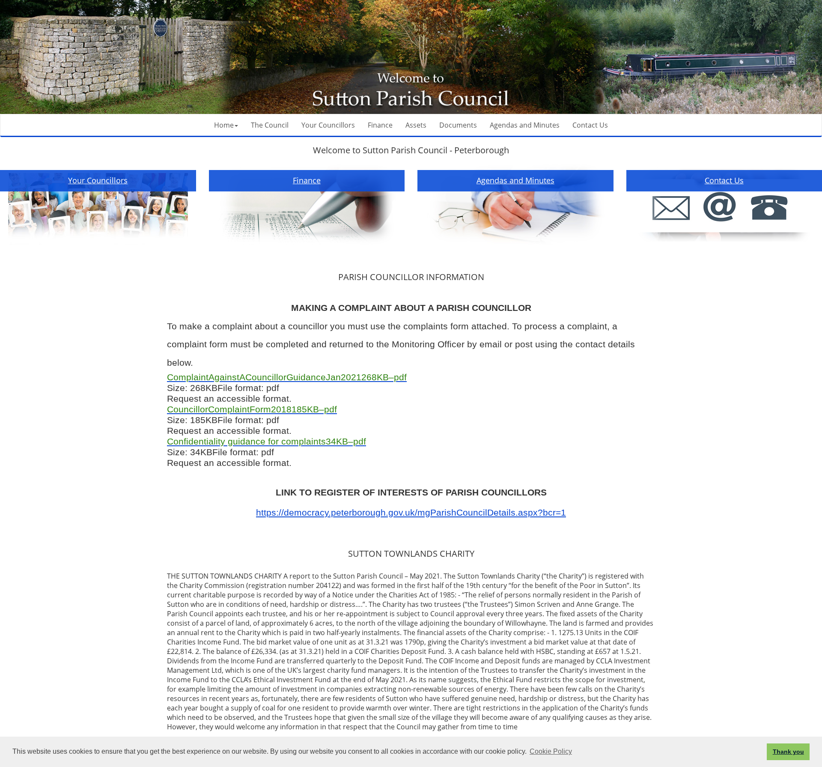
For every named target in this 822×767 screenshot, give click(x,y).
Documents (458, 125)
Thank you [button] (788, 751)
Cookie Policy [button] (551, 751)
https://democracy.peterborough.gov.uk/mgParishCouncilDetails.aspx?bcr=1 (411, 512)
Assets (415, 125)
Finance (380, 125)
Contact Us (590, 125)
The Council (270, 125)
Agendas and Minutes (525, 125)
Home (224, 125)
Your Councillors (328, 125)
